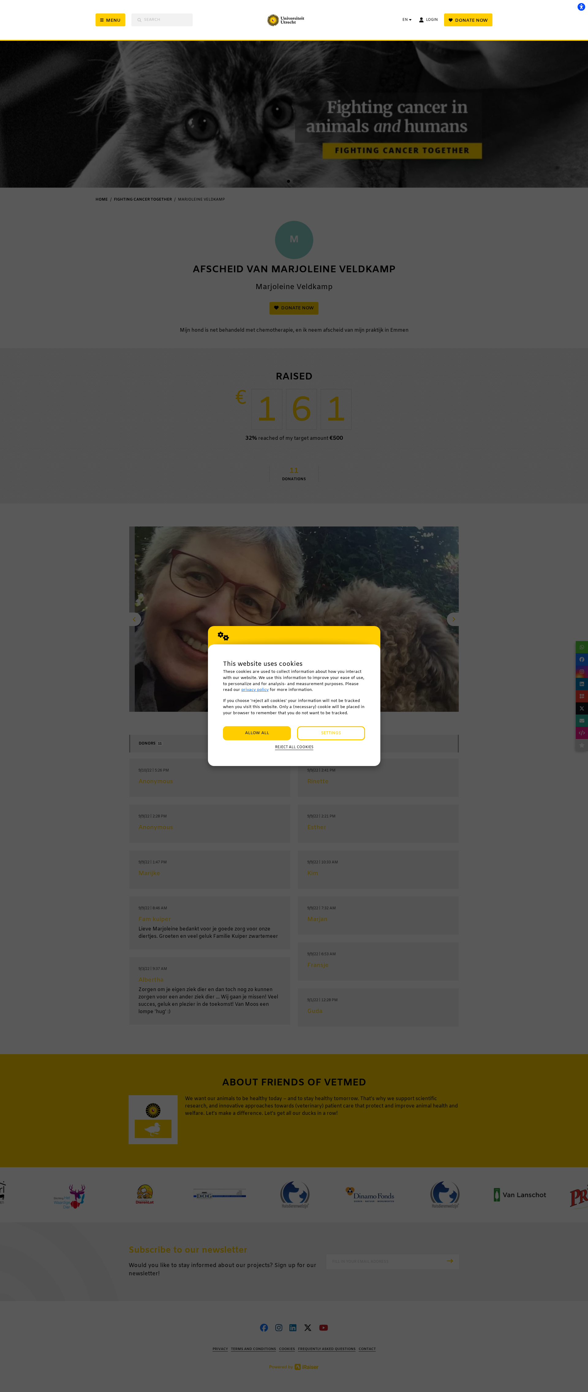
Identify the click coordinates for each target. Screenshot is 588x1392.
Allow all (257, 733)
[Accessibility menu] (581, 6)
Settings (331, 733)
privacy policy (255, 689)
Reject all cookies (294, 747)
